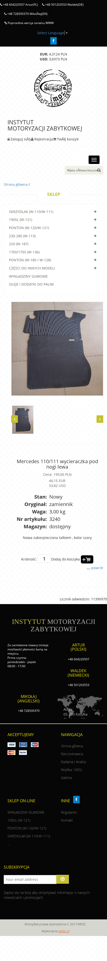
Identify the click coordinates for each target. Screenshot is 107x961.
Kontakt (67, 820)
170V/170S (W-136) (24, 252)
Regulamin (69, 812)
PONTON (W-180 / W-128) (30, 260)
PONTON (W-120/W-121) (29, 227)
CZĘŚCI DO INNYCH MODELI (32, 268)
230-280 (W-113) (22, 236)
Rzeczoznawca (72, 753)
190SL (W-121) (20, 219)
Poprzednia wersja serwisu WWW (30, 23)
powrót (96, 567)
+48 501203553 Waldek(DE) (64, 4)
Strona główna (16, 184)
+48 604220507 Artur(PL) (20, 4)
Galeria (66, 777)
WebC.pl (63, 931)
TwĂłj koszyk (68, 139)
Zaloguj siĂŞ (20, 139)
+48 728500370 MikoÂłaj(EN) (27, 14)
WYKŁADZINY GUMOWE (28, 276)
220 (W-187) (18, 243)
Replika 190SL (72, 769)
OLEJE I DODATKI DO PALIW (31, 284)
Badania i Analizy (73, 761)
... (8, 844)
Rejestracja (43, 139)
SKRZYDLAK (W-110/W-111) (31, 211)
